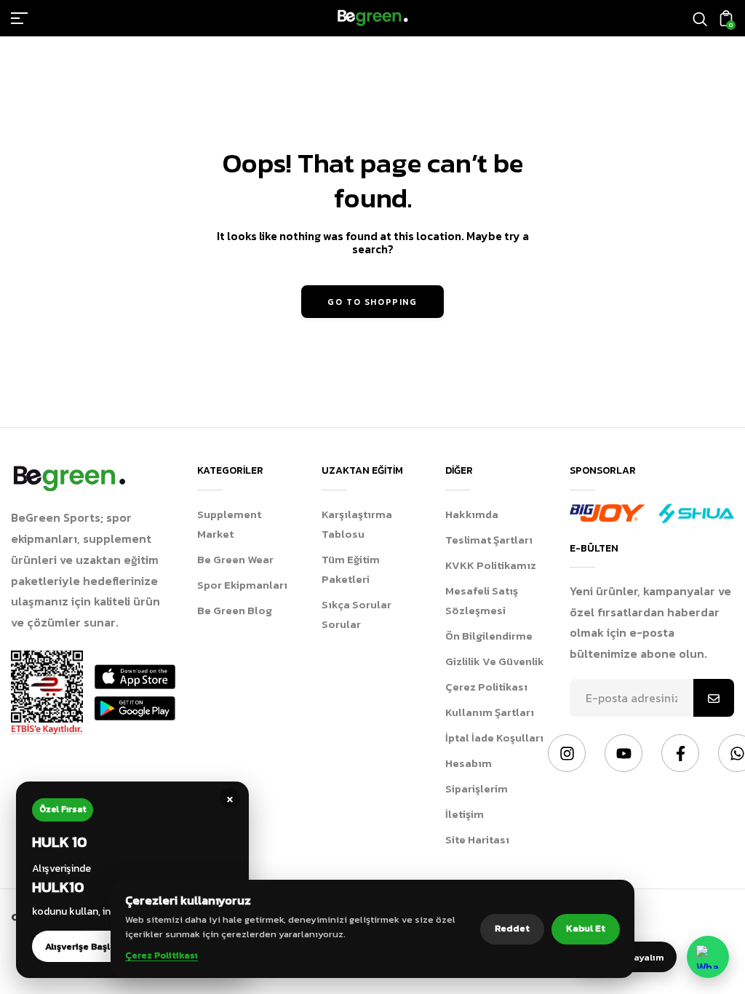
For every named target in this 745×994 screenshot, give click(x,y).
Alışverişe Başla (80, 946)
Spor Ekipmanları (242, 584)
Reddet (512, 928)
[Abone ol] (713, 698)
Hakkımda (471, 514)
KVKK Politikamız (490, 565)
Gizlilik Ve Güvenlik (494, 661)
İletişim (464, 814)
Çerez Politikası (486, 686)
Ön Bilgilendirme (489, 635)
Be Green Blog (234, 610)
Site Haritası (477, 839)
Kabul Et (585, 928)
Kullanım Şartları (489, 712)
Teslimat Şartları (489, 539)
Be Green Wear (235, 559)
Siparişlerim (476, 788)
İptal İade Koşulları (494, 737)
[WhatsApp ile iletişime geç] (708, 957)
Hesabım (468, 763)
